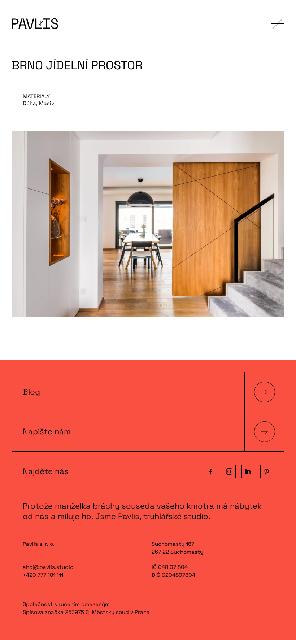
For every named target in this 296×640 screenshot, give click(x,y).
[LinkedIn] (247, 471)
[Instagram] (229, 471)
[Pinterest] (266, 471)
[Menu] (278, 23)
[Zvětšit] (148, 224)
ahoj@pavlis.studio (48, 566)
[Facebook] (210, 471)
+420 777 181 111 (43, 574)
